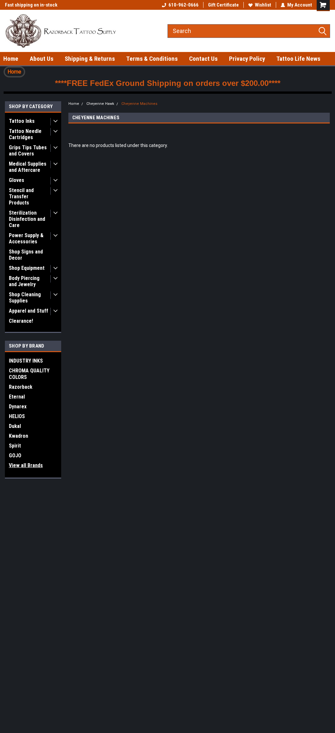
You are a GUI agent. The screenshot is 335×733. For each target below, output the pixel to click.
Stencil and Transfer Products (21, 196)
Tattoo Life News (298, 58)
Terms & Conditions (152, 58)
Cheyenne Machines (139, 104)
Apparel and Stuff (28, 311)
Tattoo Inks (22, 121)
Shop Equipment (26, 268)
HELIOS (17, 416)
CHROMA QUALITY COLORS (29, 373)
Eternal (17, 397)
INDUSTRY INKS (26, 361)
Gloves (16, 180)
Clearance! (21, 321)
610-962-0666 (183, 5)
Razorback (20, 387)
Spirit (15, 446)
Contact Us (203, 58)
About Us (41, 58)
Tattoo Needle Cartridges (25, 134)
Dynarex (17, 406)
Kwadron (18, 436)
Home (10, 58)
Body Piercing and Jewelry (24, 281)
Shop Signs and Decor (26, 255)
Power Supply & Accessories (26, 238)
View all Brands (26, 465)
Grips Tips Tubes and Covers (28, 150)
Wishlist (263, 5)
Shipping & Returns (90, 58)
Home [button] (14, 72)
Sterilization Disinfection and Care (27, 219)
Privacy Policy (247, 58)
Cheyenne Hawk (100, 104)
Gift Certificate (223, 5)
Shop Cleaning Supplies (25, 297)
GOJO (15, 455)
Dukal (15, 426)
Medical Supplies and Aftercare (27, 167)
